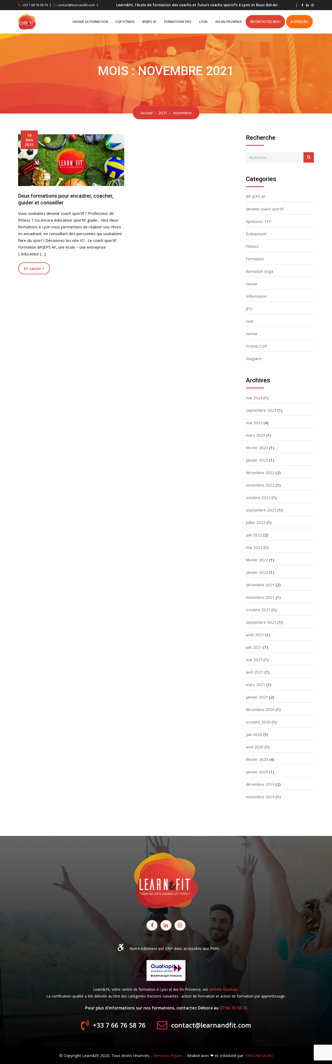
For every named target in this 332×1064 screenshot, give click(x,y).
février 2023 (257, 447)
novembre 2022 (260, 485)
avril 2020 (255, 746)
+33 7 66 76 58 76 (35, 5)
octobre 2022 (258, 497)
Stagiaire (253, 358)
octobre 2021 (258, 609)
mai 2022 (254, 547)
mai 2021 (254, 659)
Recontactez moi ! (265, 21)
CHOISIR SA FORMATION (90, 21)
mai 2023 (254, 422)
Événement (256, 233)
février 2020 (257, 759)
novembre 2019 (260, 796)
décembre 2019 (260, 784)
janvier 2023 (257, 460)
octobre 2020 (258, 721)
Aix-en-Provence (228, 21)
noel (249, 321)
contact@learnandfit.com (76, 5)
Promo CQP (256, 346)
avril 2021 (255, 672)
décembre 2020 (260, 709)
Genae (252, 283)
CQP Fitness (125, 21)
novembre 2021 (260, 597)
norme (252, 333)
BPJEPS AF (149, 21)
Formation (255, 258)
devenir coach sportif (264, 208)
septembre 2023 (261, 410)
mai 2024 (254, 397)
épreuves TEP (259, 221)
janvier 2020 (257, 771)
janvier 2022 (257, 572)
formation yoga (259, 271)
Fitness (252, 246)
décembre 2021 (260, 584)
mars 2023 (255, 435)
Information (256, 296)
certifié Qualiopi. (224, 989)
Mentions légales (168, 1055)
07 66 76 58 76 (233, 1008)
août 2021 (255, 634)
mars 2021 (255, 684)
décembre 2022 (260, 472)
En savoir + (34, 268)
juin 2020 (254, 734)
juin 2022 (254, 534)
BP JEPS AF (256, 196)
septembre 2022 (261, 510)
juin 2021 (254, 647)
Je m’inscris (299, 21)
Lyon (203, 21)
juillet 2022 (256, 522)
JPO (249, 308)
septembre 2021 (261, 622)
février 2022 (257, 559)
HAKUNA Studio (259, 1055)
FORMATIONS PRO (177, 21)
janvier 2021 (257, 697)
